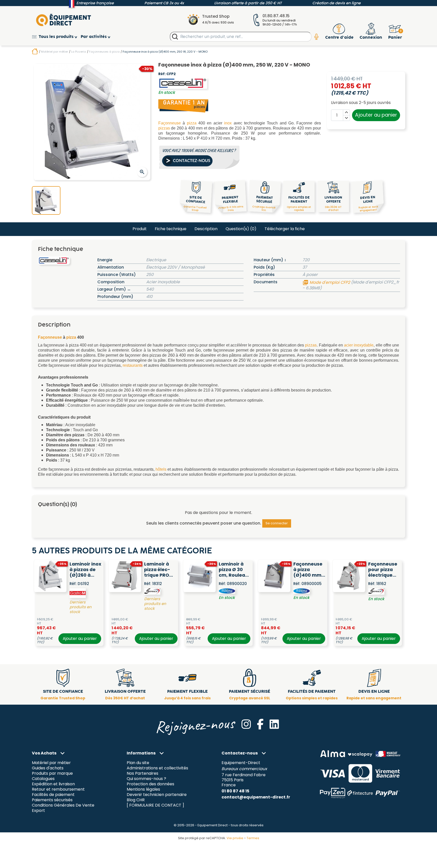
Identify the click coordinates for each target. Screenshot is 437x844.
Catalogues (43, 779)
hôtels (161, 469)
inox (228, 123)
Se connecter (277, 523)
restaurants (133, 365)
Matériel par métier (51, 763)
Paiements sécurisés (52, 800)
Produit (140, 229)
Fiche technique (170, 229)
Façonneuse (169, 123)
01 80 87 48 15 (235, 791)
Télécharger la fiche (285, 229)
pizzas (164, 128)
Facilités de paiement (53, 794)
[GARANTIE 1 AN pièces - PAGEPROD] (183, 106)
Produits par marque (52, 773)
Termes (253, 838)
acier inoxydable (359, 345)
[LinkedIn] (274, 724)
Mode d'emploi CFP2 (326, 282)
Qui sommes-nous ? (146, 779)
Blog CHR (136, 800)
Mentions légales (143, 789)
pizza (191, 123)
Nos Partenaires (142, 773)
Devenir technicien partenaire (157, 794)
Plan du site (138, 763)
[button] (56, 36)
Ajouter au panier (376, 115)
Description (205, 229)
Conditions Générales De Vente (63, 805)
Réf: (162, 74)
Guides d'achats (47, 768)
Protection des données (150, 784)
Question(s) (241, 229)
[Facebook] (260, 724)
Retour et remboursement (58, 789)
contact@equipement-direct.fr (256, 797)
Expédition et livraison (53, 784)
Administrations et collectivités (157, 768)
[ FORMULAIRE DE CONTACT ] (155, 805)
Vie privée (235, 838)
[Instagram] (246, 724)
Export (38, 810)
